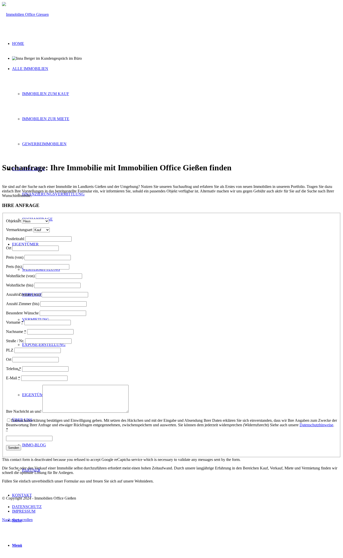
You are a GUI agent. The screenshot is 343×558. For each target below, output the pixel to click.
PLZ (9, 350)
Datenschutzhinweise (316, 425)
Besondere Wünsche (22, 313)
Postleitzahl (15, 239)
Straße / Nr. (15, 341)
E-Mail (13, 378)
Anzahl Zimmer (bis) (22, 304)
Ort (8, 248)
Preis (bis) (14, 266)
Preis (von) (14, 257)
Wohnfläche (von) (20, 276)
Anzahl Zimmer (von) (23, 294)
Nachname (16, 331)
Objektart (13, 221)
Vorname (14, 322)
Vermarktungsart (19, 230)
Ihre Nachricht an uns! (23, 411)
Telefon (13, 369)
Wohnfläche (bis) (19, 285)
